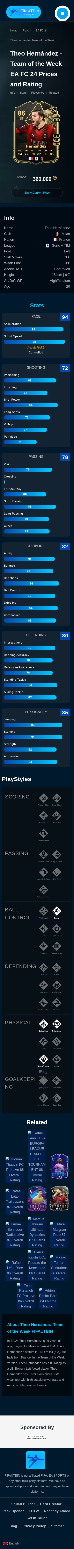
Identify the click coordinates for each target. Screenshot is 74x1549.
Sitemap (58, 1526)
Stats (23, 92)
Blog (13, 1526)
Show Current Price (37, 192)
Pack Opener (13, 1511)
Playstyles (37, 92)
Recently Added (57, 1511)
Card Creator (50, 1504)
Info (12, 92)
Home (13, 30)
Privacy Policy (34, 1526)
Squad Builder (23, 1504)
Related (54, 92)
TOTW (34, 1511)
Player (26, 30)
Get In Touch (37, 1518)
